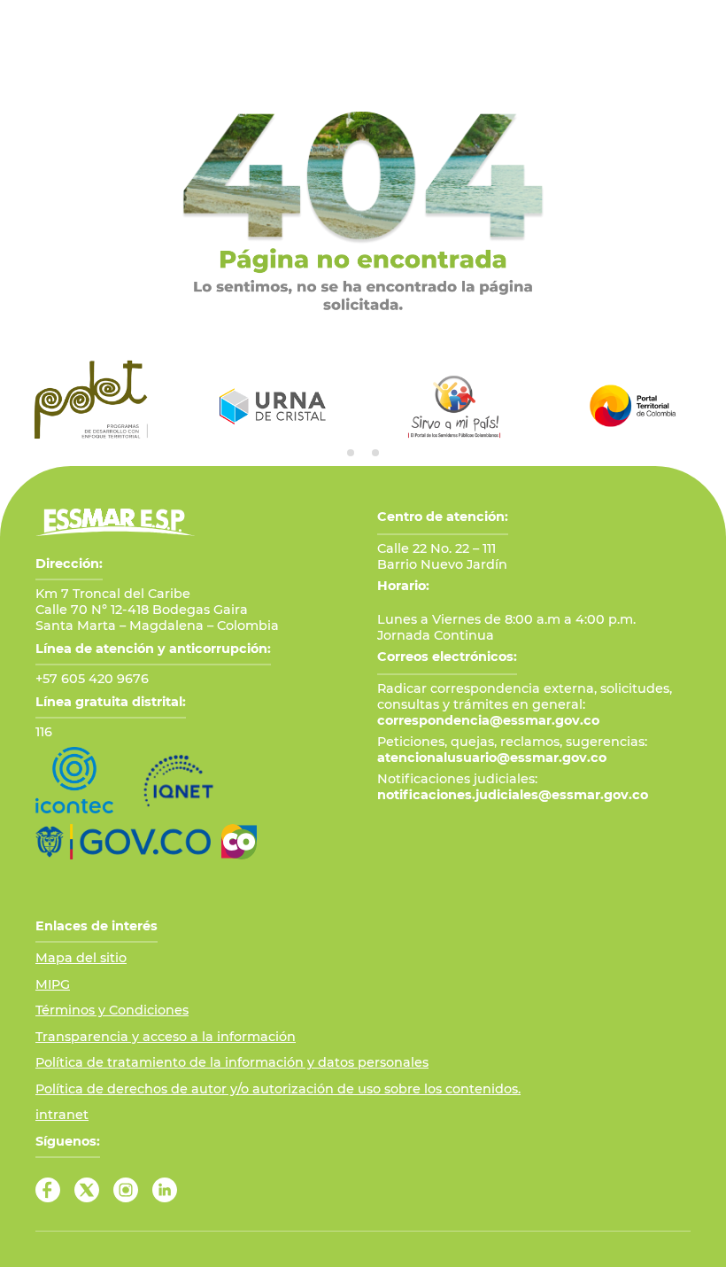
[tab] (350, 452)
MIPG (52, 984)
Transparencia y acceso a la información (165, 1037)
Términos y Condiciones (112, 1010)
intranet (62, 1115)
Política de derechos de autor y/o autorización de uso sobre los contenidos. (278, 1089)
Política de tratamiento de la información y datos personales (232, 1062)
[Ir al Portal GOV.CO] (123, 841)
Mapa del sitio (81, 958)
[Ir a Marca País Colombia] (239, 841)
